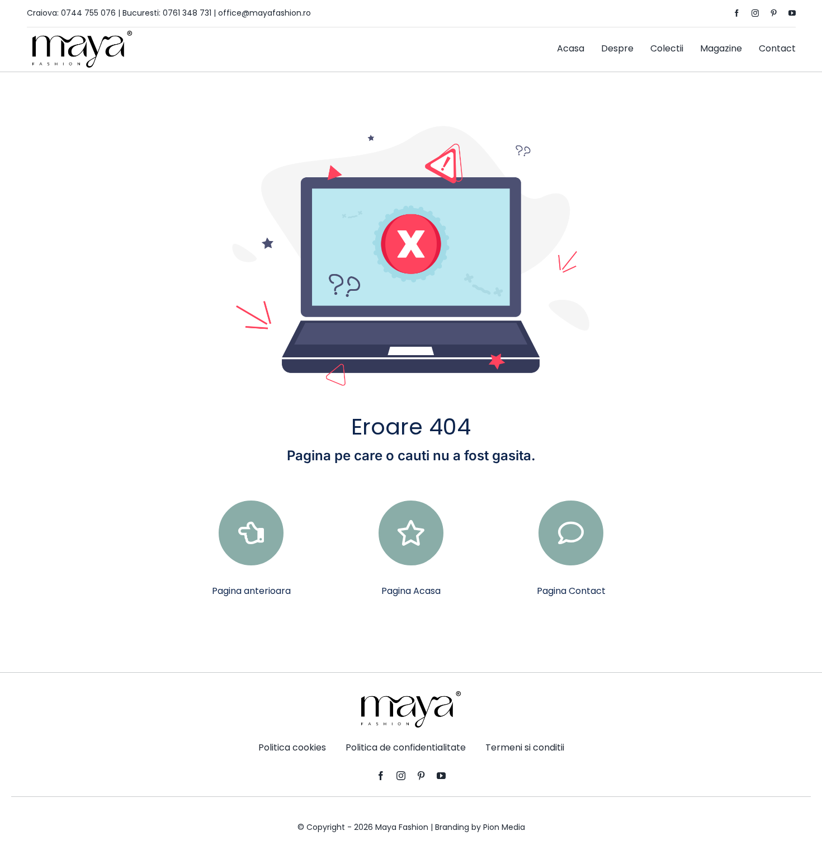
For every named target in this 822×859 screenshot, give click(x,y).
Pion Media (504, 827)
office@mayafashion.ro (264, 12)
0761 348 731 (187, 12)
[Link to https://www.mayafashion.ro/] (411, 533)
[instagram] (755, 13)
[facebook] (736, 13)
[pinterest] (773, 13)
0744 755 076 (88, 12)
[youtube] (792, 13)
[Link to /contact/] (570, 533)
